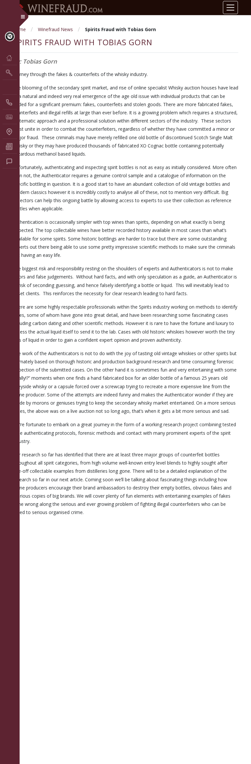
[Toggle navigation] (230, 7)
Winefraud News (55, 29)
